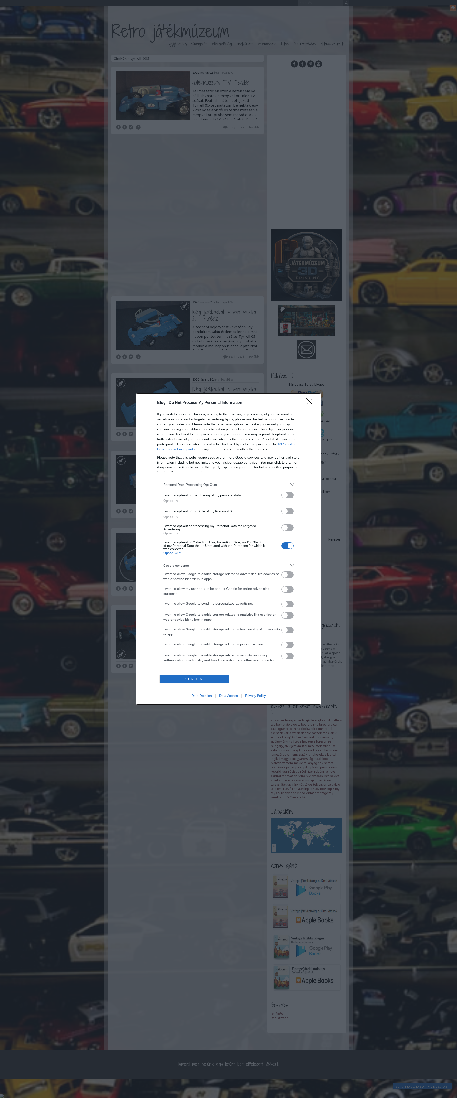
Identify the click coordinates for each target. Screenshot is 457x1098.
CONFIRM (194, 679)
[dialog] (228, 549)
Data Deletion (201, 696)
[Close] (310, 402)
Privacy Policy (255, 696)
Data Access (228, 696)
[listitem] (228, 484)
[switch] (287, 495)
